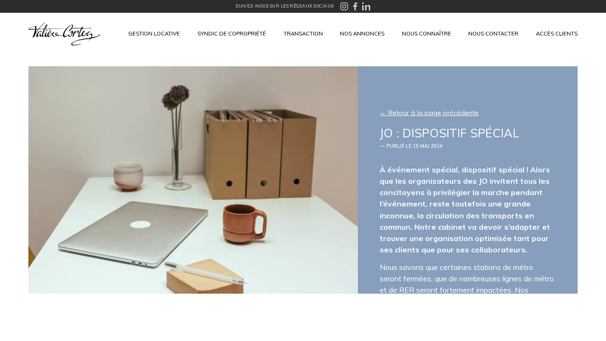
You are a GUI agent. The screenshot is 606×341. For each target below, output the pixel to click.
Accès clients (557, 33)
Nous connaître (426, 33)
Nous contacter (493, 33)
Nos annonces (362, 33)
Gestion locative (154, 33)
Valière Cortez (64, 34)
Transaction (303, 33)
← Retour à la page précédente (429, 112)
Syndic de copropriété (231, 33)
